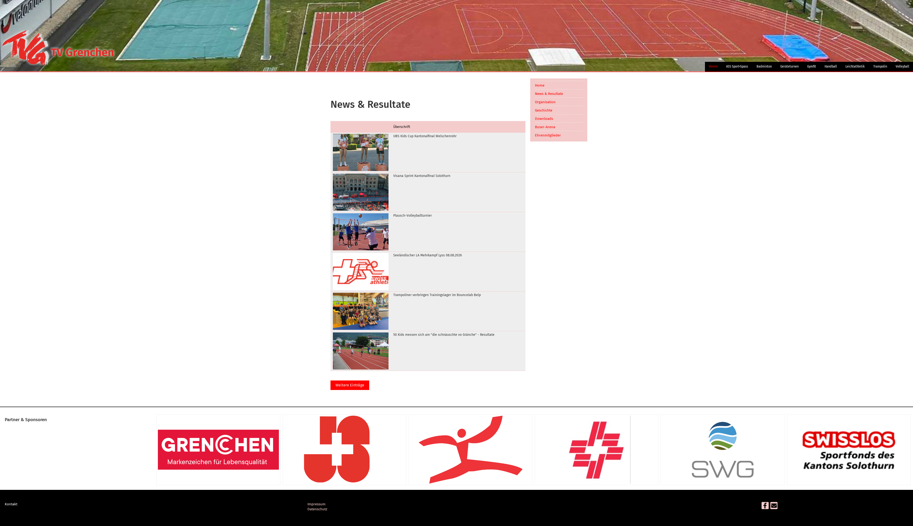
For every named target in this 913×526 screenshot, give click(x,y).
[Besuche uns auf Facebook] (765, 506)
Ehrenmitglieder (548, 135)
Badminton (764, 66)
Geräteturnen (789, 66)
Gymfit (811, 66)
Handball (831, 66)
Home (539, 85)
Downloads (544, 119)
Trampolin (880, 66)
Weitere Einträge (349, 385)
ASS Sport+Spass (737, 66)
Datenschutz (317, 509)
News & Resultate (549, 94)
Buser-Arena (545, 127)
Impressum (316, 504)
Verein (713, 66)
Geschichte (543, 110)
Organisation (545, 102)
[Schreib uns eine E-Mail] (773, 506)
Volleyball (902, 66)
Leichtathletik (855, 66)
